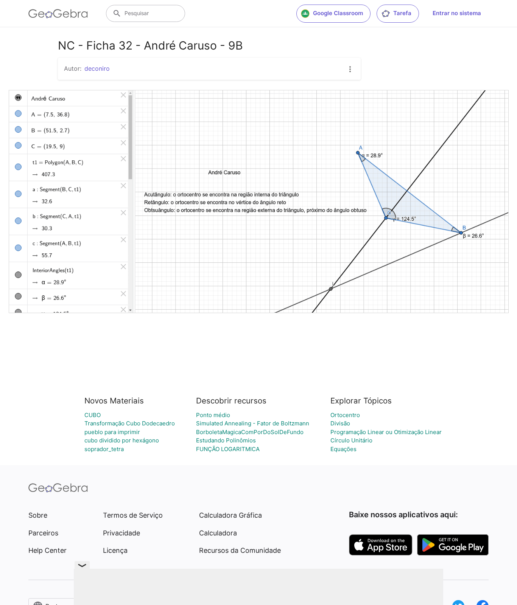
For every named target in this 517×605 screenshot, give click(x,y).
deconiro (97, 68)
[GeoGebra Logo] (58, 13)
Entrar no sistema (457, 13)
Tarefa (402, 13)
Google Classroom (338, 13)
